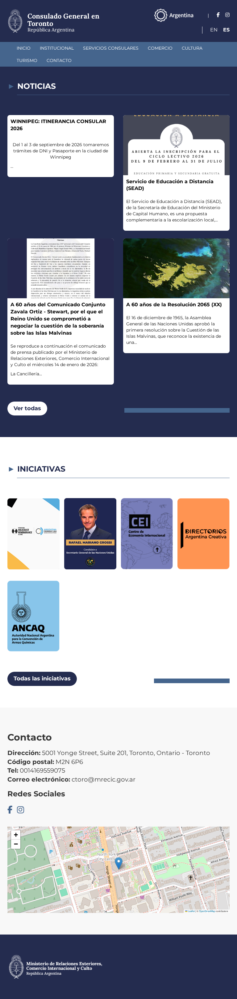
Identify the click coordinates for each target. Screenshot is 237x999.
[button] (119, 863)
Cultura (192, 48)
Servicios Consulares (111, 48)
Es (226, 30)
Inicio (24, 48)
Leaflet (191, 911)
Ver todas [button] (27, 408)
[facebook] (218, 15)
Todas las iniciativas (42, 678)
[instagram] (227, 15)
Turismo (27, 60)
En (214, 30)
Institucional (57, 48)
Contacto (59, 60)
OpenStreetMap (207, 911)
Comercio (160, 48)
